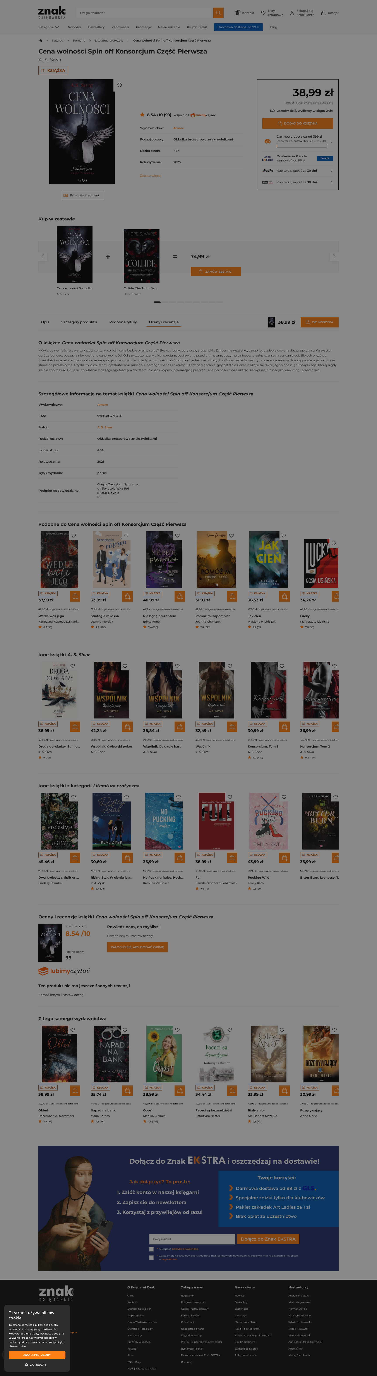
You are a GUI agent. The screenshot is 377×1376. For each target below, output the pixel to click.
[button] (37, 1364)
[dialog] (37, 1338)
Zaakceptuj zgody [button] (37, 1355)
